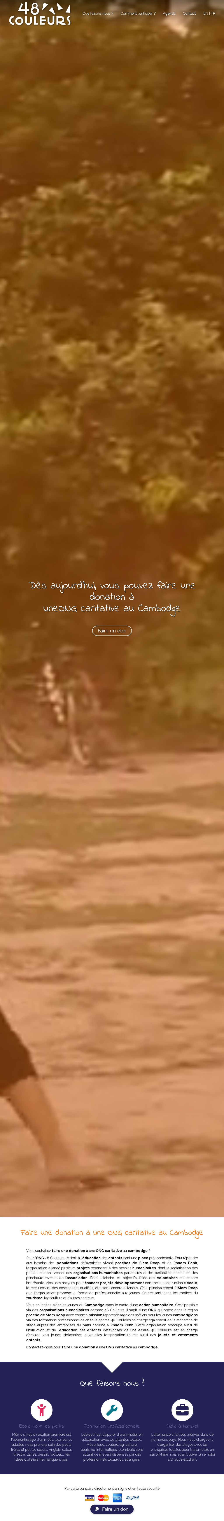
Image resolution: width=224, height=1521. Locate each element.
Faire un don (115, 1509)
